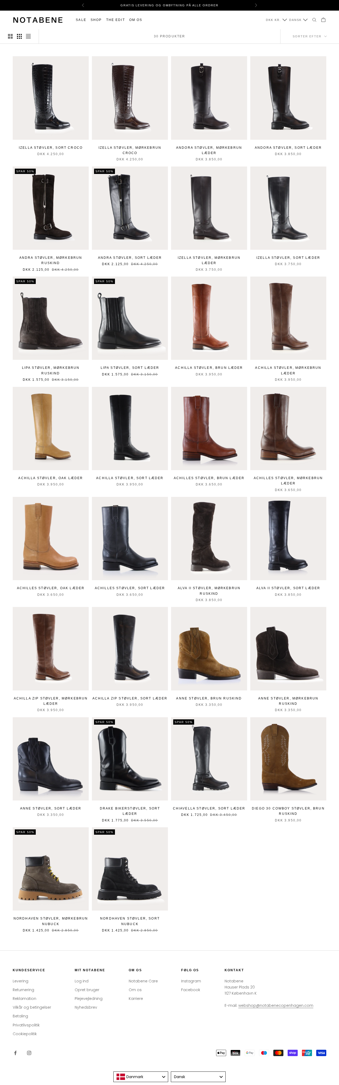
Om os (135, 20)
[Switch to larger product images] (10, 36)
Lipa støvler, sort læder (130, 368)
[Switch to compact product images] (28, 36)
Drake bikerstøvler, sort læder (130, 811)
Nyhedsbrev (86, 1007)
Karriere (136, 998)
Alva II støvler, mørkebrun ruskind (209, 590)
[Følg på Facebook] (15, 1053)
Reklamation (24, 998)
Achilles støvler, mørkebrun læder (288, 480)
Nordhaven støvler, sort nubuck (130, 921)
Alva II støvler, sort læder (288, 588)
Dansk (295, 19)
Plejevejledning (88, 998)
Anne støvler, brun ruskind (209, 698)
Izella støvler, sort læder (288, 258)
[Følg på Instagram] (29, 1053)
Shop (96, 20)
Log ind (81, 981)
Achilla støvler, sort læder (129, 478)
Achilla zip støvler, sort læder (130, 698)
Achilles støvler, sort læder (130, 588)
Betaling (20, 1016)
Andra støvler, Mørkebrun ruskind (50, 260)
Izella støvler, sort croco (51, 148)
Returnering (23, 989)
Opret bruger (87, 989)
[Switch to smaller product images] (19, 36)
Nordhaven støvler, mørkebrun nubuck (51, 921)
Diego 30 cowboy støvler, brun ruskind (288, 811)
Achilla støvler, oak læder (50, 478)
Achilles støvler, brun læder (209, 478)
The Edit (115, 20)
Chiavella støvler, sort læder (209, 808)
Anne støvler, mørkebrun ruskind (288, 701)
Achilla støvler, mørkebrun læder (288, 370)
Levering (20, 981)
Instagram (191, 981)
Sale (81, 20)
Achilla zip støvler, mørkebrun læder (51, 701)
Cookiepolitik (25, 1033)
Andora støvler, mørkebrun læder (209, 150)
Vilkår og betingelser (32, 1007)
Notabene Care (143, 981)
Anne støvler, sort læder (51, 808)
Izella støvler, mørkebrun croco (130, 150)
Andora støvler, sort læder (288, 148)
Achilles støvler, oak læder (50, 588)
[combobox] (140, 1076)
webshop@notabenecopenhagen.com (275, 1005)
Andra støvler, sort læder (130, 258)
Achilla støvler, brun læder (209, 368)
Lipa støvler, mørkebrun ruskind (51, 370)
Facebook (190, 989)
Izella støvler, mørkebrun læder (209, 260)
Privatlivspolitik (26, 1025)
